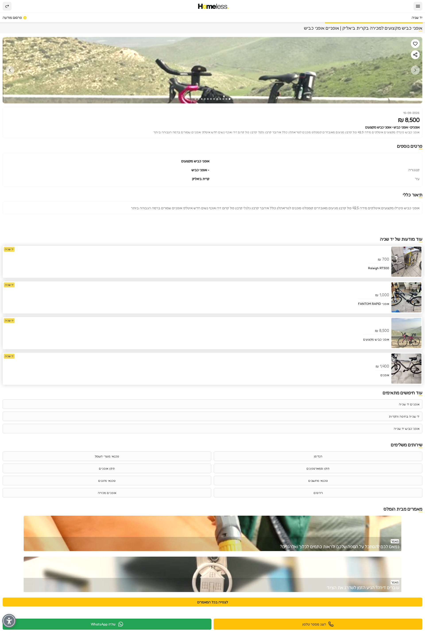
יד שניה (417, 17)
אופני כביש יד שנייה (406, 428)
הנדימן (318, 456)
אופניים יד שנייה (409, 404)
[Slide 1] (229, 99)
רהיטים (318, 493)
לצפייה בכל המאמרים (212, 602)
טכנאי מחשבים (318, 480)
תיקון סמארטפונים (318, 468)
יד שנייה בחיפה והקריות (404, 416)
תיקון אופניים (107, 468)
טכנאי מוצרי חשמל (107, 456)
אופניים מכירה (107, 493)
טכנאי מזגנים (107, 480)
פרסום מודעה (13, 17)
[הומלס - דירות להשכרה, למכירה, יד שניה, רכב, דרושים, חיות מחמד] (213, 6)
